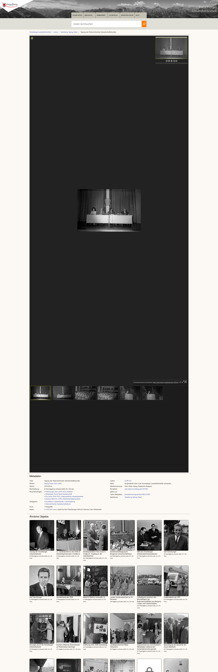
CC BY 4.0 (128, 481)
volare (55, 32)
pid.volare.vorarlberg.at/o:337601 (136, 489)
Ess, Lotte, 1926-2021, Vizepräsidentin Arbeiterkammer (64, 496)
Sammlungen (101, 15)
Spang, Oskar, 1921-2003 (53, 483)
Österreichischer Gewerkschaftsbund (58, 504)
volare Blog (113, 15)
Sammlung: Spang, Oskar (69, 32)
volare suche (77, 15)
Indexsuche (88, 15)
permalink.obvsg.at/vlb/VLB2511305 (137, 494)
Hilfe (137, 15)
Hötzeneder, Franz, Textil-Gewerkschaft (58, 494)
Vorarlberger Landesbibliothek (40, 32)
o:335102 (48, 509)
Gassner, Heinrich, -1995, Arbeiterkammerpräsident (62, 499)
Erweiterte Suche (127, 15)
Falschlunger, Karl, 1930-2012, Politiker (59, 492)
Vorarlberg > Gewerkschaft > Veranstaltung (60, 502)
